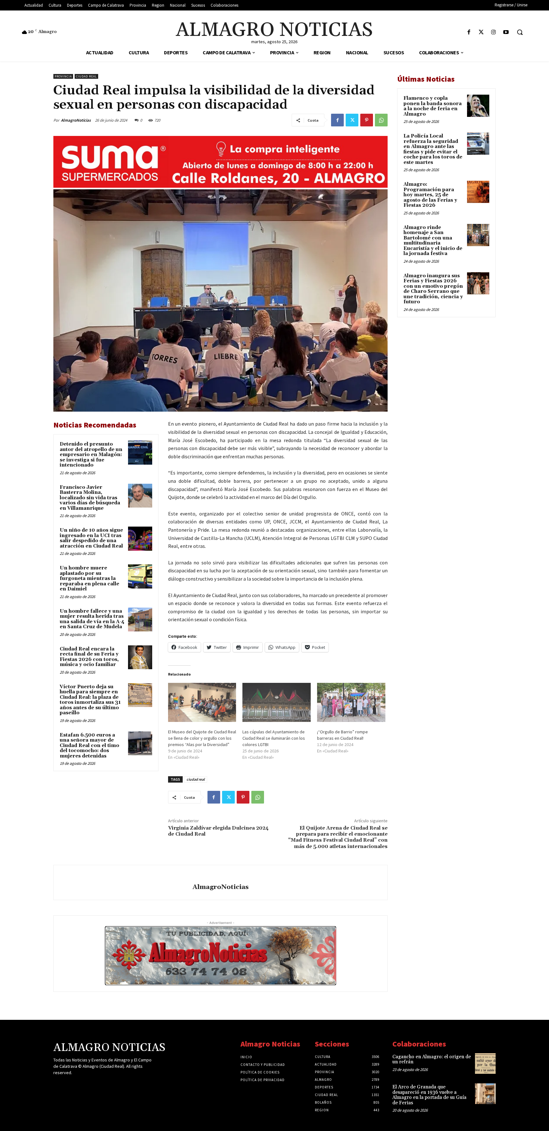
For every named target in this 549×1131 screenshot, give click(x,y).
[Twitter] (481, 32)
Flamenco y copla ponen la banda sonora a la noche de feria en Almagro (432, 106)
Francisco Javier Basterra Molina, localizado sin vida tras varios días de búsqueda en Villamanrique (90, 497)
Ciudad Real (86, 76)
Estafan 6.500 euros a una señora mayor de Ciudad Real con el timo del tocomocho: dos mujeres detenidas (89, 745)
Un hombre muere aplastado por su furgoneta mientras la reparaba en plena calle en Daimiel (89, 578)
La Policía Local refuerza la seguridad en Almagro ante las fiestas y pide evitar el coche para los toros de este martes (432, 149)
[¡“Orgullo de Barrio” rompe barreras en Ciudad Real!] (351, 702)
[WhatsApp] (381, 120)
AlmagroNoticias (76, 120)
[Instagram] (493, 32)
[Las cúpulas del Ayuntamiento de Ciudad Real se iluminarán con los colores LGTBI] (276, 702)
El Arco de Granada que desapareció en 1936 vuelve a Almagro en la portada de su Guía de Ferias (429, 1095)
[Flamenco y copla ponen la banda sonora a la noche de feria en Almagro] (478, 106)
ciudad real (195, 779)
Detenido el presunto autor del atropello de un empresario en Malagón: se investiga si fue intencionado (91, 454)
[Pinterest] (366, 120)
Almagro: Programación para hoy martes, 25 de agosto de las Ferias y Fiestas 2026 (430, 194)
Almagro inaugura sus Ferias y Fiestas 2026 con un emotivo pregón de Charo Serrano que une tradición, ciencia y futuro (433, 289)
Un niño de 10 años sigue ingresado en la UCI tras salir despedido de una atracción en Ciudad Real (91, 538)
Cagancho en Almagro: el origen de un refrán (431, 1059)
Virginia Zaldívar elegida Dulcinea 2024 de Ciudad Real (218, 831)
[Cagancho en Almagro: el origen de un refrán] (485, 1063)
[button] (519, 32)
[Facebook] (468, 32)
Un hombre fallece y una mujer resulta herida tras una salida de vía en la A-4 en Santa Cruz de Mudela (92, 619)
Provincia (63, 76)
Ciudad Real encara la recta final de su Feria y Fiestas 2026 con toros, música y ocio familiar (89, 657)
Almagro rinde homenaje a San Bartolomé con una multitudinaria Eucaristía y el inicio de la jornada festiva (432, 241)
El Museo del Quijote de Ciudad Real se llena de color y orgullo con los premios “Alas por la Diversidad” (202, 738)
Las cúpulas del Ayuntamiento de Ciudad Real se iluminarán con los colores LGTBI (273, 738)
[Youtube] (506, 32)
